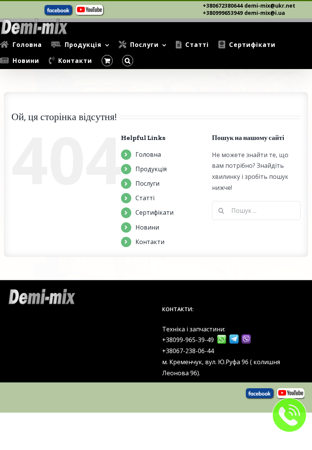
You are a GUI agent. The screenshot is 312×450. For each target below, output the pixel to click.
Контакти (149, 242)
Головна (148, 154)
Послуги (147, 183)
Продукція (151, 169)
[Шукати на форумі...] (127, 61)
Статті (144, 198)
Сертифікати (154, 212)
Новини (147, 227)
